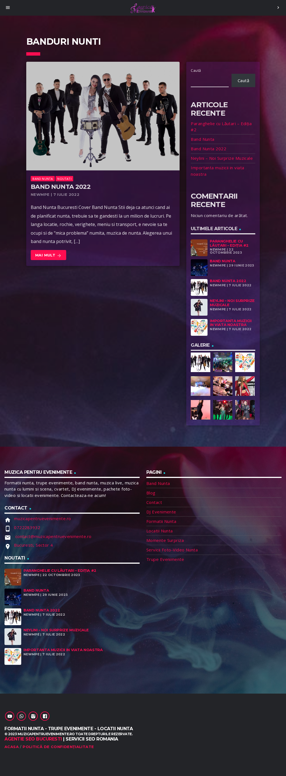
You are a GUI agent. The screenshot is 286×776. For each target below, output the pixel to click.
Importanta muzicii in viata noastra (230, 323)
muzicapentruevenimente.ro (42, 518)
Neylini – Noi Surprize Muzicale (222, 158)
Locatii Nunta (159, 531)
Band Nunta (42, 179)
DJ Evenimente (161, 512)
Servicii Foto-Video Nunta (172, 550)
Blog (151, 493)
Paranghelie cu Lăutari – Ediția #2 (229, 243)
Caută (196, 70)
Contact (154, 502)
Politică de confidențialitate (58, 746)
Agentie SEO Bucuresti (33, 739)
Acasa (11, 746)
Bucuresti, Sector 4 (33, 545)
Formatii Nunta (161, 521)
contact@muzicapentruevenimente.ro (52, 536)
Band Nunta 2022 (60, 187)
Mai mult (48, 255)
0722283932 (27, 527)
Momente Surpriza (165, 540)
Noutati (64, 179)
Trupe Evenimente (165, 559)
